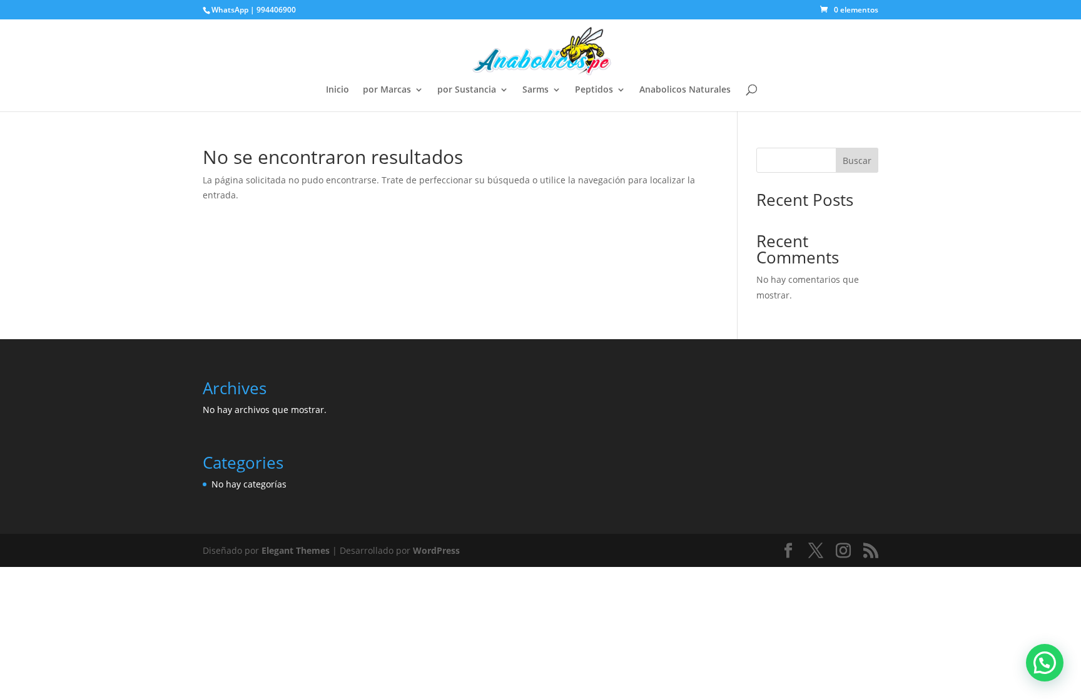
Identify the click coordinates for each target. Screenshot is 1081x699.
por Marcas (387, 90)
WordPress (436, 550)
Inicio (337, 90)
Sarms (535, 90)
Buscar (857, 160)
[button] (1044, 662)
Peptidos (594, 90)
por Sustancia (466, 90)
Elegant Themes (295, 550)
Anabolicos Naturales (685, 90)
